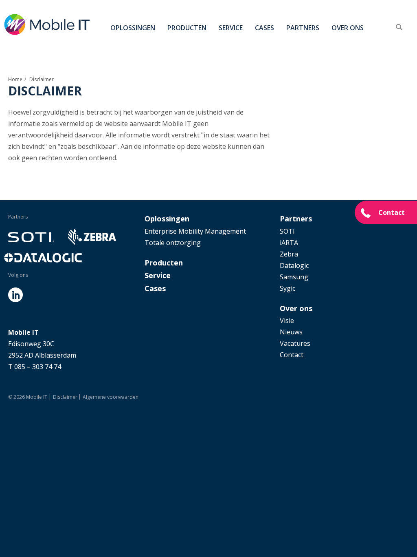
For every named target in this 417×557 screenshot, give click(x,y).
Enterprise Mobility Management (195, 231)
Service (231, 27)
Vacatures (295, 343)
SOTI (287, 231)
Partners (302, 27)
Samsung (294, 276)
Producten (186, 27)
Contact (391, 212)
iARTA (289, 242)
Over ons (347, 27)
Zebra (289, 254)
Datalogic (294, 265)
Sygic (287, 288)
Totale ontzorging (173, 242)
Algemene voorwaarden (110, 396)
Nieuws (291, 331)
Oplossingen (132, 27)
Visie (287, 320)
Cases (264, 27)
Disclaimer (65, 396)
